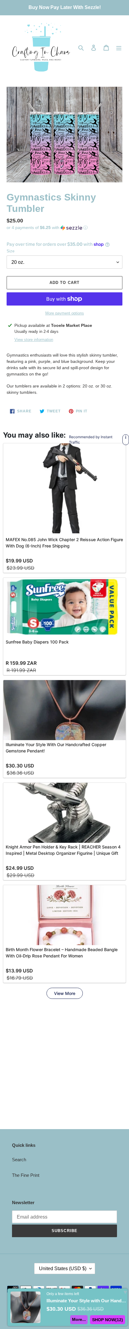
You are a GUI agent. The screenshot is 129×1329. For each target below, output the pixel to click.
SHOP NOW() (107, 1319)
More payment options (64, 313)
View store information (33, 339)
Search (19, 1159)
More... (79, 1319)
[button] (47, 228)
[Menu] (118, 47)
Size (10, 251)
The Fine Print (25, 1175)
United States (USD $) (62, 1268)
